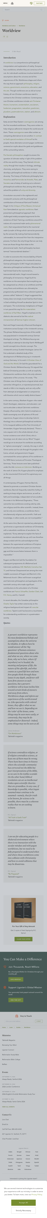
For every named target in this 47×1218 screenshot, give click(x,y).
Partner (39, 3)
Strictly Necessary (23, 1210)
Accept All (23, 1203)
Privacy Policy (37, 1194)
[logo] (12, 3)
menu (5, 3)
